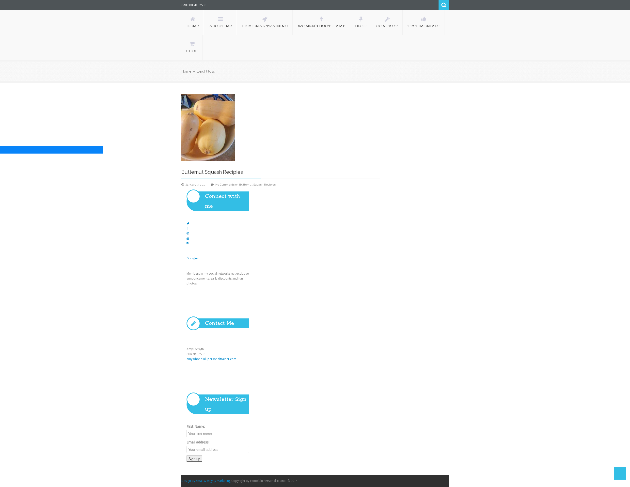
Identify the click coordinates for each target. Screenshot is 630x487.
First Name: (196, 426)
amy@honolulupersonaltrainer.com (211, 359)
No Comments (245, 184)
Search (444, 5)
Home (186, 71)
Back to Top (620, 473)
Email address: (198, 442)
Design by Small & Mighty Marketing (206, 481)
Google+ (193, 258)
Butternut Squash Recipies (212, 172)
